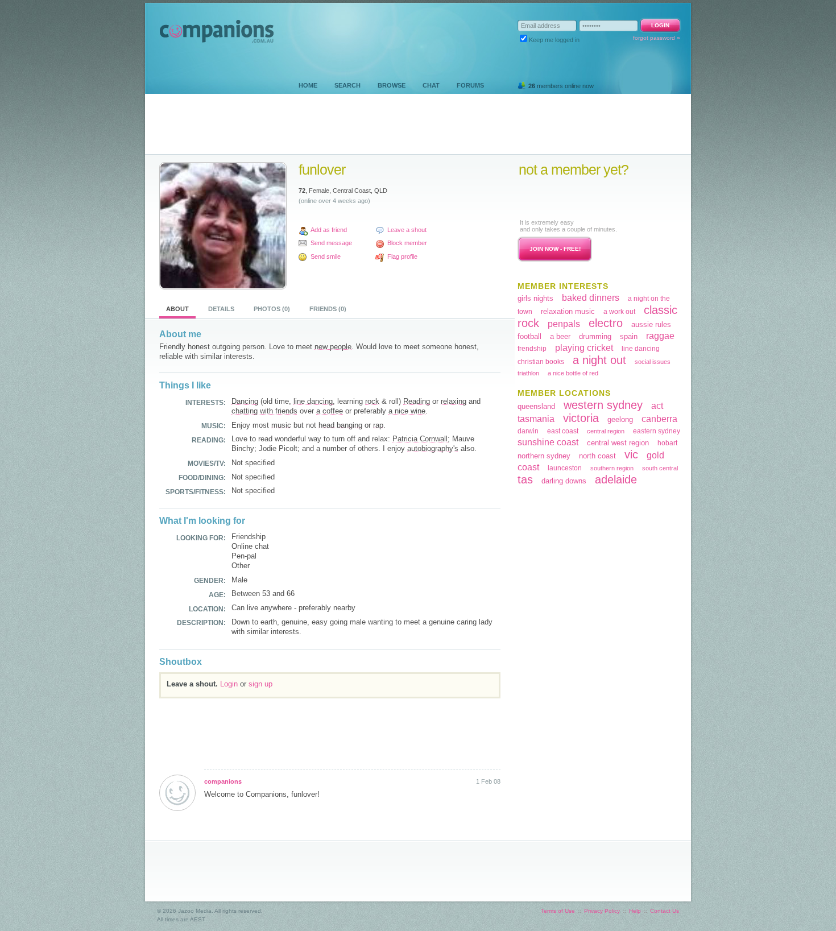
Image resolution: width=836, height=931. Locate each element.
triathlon (528, 373)
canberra (659, 419)
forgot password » (656, 38)
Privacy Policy (602, 911)
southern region (612, 468)
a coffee (329, 411)
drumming (595, 336)
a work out (619, 312)
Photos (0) (272, 308)
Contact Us (664, 911)
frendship (532, 349)
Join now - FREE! (555, 249)
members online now (561, 85)
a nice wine (406, 411)
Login (229, 684)
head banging (340, 425)
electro (606, 323)
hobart (667, 443)
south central (660, 468)
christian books (541, 362)
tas (525, 479)
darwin (528, 431)
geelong (620, 419)
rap (378, 425)
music (281, 425)
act (657, 406)
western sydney (603, 405)
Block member (407, 242)
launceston (565, 468)
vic (631, 454)
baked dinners (590, 298)
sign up (260, 684)
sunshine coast (548, 442)
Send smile (326, 256)
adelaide (616, 479)
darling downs (563, 481)
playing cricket (584, 348)
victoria (581, 418)
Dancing (244, 401)
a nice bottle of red (573, 373)
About (177, 308)
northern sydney (544, 456)
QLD (380, 190)
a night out (599, 360)
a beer (560, 336)
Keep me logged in (554, 39)
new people (332, 346)
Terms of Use (558, 911)
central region (605, 431)
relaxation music (568, 311)
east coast (562, 431)
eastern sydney (656, 431)
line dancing (313, 401)
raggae (660, 336)
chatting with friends (264, 411)
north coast (597, 456)
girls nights (535, 298)
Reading (416, 401)
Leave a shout (407, 229)
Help (635, 911)
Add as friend (329, 229)
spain (629, 336)
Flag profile (402, 256)
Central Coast (352, 190)
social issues (653, 361)
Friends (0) (327, 308)
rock (372, 401)
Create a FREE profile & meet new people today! (588, 197)
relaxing (453, 401)
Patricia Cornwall (420, 439)
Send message (331, 242)
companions (223, 781)
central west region (618, 442)
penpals (564, 324)
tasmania (536, 419)
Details (221, 308)
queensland (536, 406)
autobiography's (432, 448)
